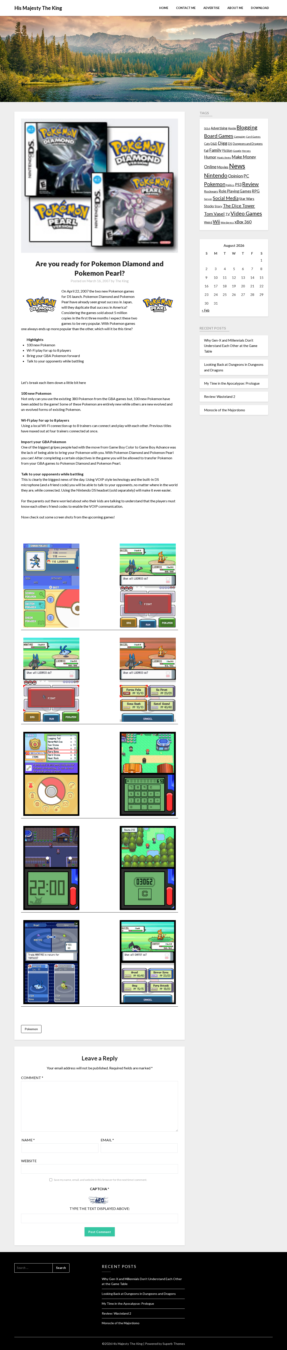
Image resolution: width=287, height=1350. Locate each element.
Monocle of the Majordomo (224, 410)
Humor (210, 157)
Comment (32, 1077)
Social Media (226, 198)
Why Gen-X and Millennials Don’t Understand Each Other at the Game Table (230, 345)
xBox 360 (243, 221)
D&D (214, 143)
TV (227, 214)
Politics (230, 185)
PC (246, 175)
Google (237, 150)
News (237, 166)
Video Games (246, 213)
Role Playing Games (235, 191)
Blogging (247, 127)
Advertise (211, 8)
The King (122, 281)
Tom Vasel (214, 213)
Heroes (246, 150)
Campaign (239, 136)
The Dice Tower (239, 205)
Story (218, 206)
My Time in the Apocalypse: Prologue (232, 383)
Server (208, 198)
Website (29, 1161)
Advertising (219, 128)
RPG (256, 191)
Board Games (218, 136)
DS (230, 143)
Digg (222, 143)
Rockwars (211, 191)
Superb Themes (174, 1344)
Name (28, 1140)
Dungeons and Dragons (248, 143)
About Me (235, 8)
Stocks (209, 206)
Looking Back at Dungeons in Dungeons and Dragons (139, 1294)
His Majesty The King (38, 8)
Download (260, 8)
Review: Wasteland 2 (219, 396)
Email (107, 1140)
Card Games (253, 136)
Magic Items (224, 157)
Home (163, 8)
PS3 (238, 184)
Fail (206, 150)
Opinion (235, 175)
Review (250, 184)
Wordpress (227, 222)
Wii (216, 222)
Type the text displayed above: (100, 1208)
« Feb (205, 310)
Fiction (227, 150)
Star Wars (246, 199)
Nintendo (215, 175)
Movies (222, 167)
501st (207, 128)
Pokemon (31, 1029)
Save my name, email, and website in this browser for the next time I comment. (100, 1179)
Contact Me (186, 8)
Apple (232, 128)
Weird (208, 222)
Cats (207, 143)
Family (215, 150)
